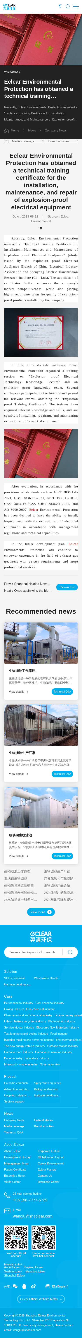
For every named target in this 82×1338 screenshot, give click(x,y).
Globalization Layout (51, 1157)
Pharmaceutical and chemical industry (28, 1015)
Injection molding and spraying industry (29, 1039)
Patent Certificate (15, 1169)
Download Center (48, 1181)
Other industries (50, 1064)
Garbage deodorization (17, 984)
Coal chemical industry (49, 1003)
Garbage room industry (18, 1052)
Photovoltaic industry (61, 1021)
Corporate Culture (49, 1151)
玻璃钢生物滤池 (15, 878)
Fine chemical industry (40, 1009)
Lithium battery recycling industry (25, 1021)
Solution (10, 971)
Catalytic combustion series (17, 1083)
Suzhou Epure (13, 1271)
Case (8, 996)
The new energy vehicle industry (24, 1046)
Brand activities (58, 141)
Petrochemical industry (18, 1003)
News (32, 130)
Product (10, 1076)
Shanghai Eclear (14, 1275)
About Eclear (14, 1144)
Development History (17, 1157)
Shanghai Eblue (35, 1271)
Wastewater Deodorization (47, 978)
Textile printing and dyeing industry (26, 1033)
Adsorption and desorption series (17, 1089)
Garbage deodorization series (47, 1095)
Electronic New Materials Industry (57, 1027)
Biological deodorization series (47, 1089)
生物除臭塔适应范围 (19, 885)
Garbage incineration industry (53, 1052)
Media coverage (23, 141)
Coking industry (14, 1009)
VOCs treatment (14, 978)
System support (14, 1101)
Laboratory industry (37, 1058)
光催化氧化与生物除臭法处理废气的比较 (60, 878)
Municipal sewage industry (21, 1064)
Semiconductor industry (19, 1027)
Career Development (51, 1163)
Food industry (59, 1033)
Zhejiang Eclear (33, 1267)
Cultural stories (43, 1120)
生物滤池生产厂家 (57, 871)
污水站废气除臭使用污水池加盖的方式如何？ (60, 899)
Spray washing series (47, 1083)
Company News (56, 130)
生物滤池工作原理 (17, 871)
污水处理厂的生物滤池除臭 (60, 892)
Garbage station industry (62, 1046)
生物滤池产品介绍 (57, 885)
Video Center (12, 1181)
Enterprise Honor (14, 1175)
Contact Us (45, 1175)
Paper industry (13, 1058)
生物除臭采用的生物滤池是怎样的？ (20, 892)
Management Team (16, 1163)
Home (15, 130)
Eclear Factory (47, 1169)
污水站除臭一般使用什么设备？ (20, 899)
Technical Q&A (13, 1132)
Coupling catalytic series (17, 1095)
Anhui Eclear (12, 1267)
